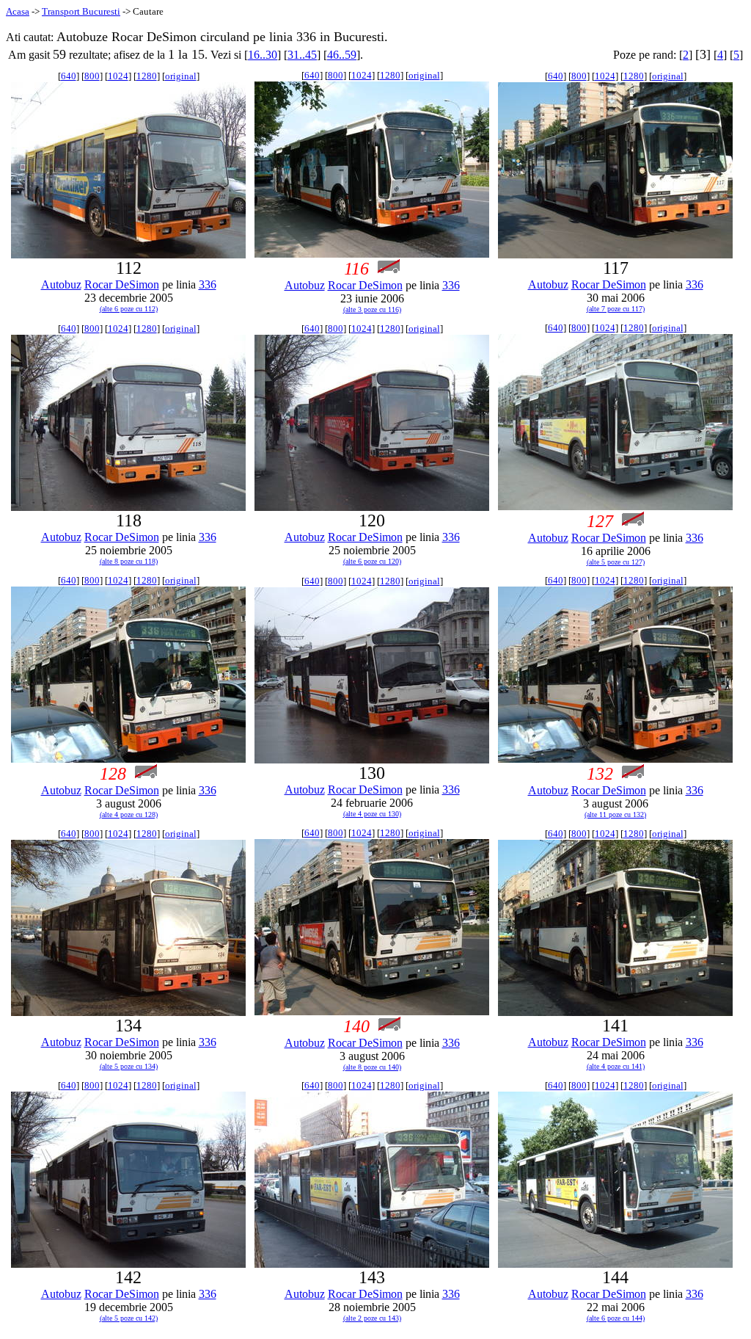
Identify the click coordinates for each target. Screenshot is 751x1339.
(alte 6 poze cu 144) (616, 1318)
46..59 (341, 54)
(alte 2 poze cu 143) (372, 1318)
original (181, 75)
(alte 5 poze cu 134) (129, 1066)
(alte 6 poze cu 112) (129, 309)
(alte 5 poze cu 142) (129, 1318)
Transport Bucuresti (81, 11)
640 (68, 75)
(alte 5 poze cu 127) (616, 562)
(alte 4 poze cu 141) (616, 1066)
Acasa (17, 11)
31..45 (302, 54)
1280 (146, 75)
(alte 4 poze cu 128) (129, 814)
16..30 (262, 54)
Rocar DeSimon (121, 284)
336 (207, 284)
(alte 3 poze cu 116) (372, 309)
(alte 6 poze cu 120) (372, 561)
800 (92, 75)
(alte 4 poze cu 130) (372, 814)
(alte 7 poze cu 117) (616, 309)
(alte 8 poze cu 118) (129, 561)
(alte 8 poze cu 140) (372, 1067)
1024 (118, 75)
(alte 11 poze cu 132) (615, 814)
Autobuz (61, 284)
